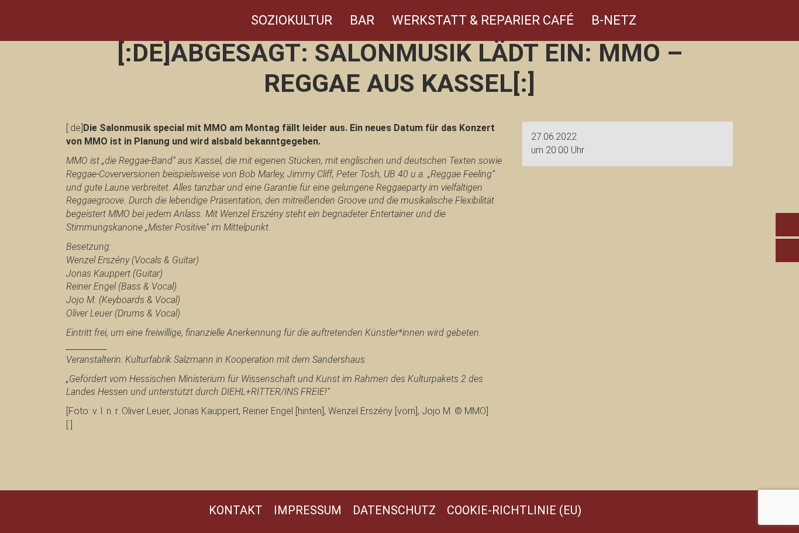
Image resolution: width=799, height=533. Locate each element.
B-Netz (613, 20)
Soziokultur (291, 20)
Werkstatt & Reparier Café (483, 20)
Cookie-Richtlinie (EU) (514, 510)
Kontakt (236, 510)
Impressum (308, 510)
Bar (362, 20)
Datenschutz (394, 510)
